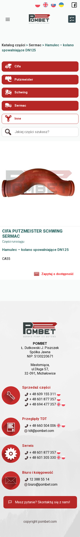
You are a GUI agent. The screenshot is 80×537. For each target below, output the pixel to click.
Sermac (20, 105)
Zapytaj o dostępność (57, 274)
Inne (17, 118)
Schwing (21, 92)
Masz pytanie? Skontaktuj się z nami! (42, 502)
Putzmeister (23, 79)
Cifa (17, 66)
